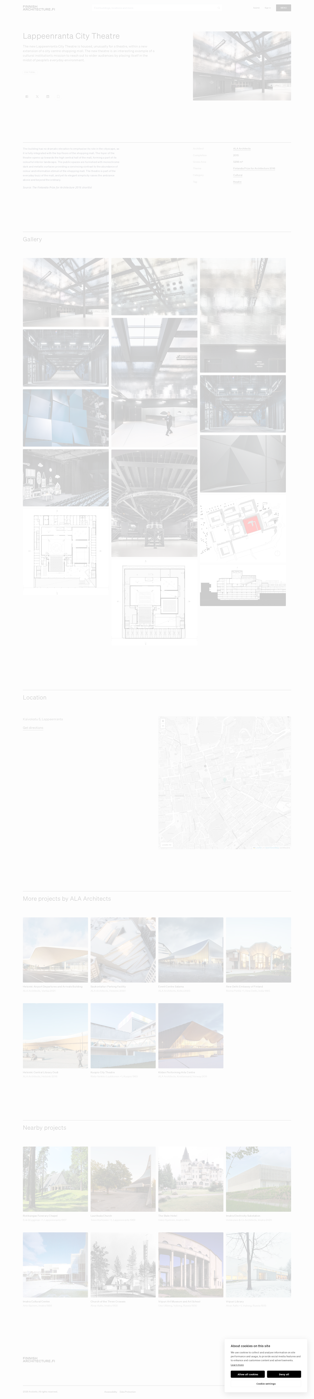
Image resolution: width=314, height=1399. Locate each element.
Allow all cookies (248, 1374)
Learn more (237, 1364)
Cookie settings (266, 1383)
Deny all (284, 1374)
